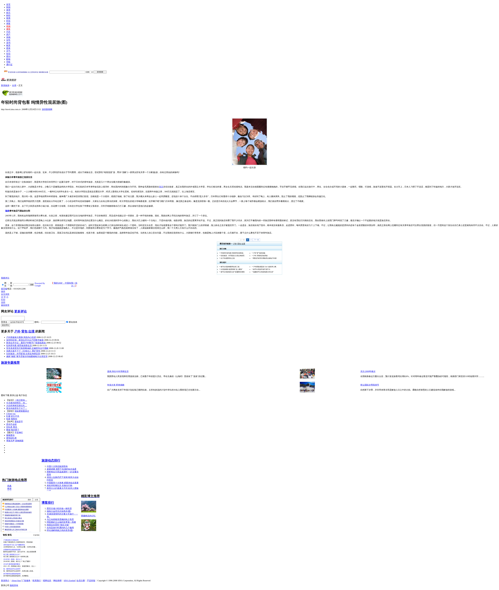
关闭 (3, 302)
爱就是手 (19, 421)
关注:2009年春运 (367, 371)
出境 (14, 85)
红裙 (8, 416)
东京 (161, 187)
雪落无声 (10, 441)
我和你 (14, 419)
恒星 (8, 419)
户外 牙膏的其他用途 (260, 256)
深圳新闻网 (47, 109)
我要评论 (5, 278)
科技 (8, 21)
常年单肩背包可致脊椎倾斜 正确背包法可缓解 (27, 348)
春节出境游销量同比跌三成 (230, 267)
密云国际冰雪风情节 (369, 385)
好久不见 (15, 416)
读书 (8, 43)
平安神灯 (19, 432)
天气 (8, 51)
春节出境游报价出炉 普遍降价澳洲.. (233, 272)
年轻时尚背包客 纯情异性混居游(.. (232, 253)
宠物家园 (19, 441)
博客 (8, 24)
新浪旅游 (5, 85)
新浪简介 (5, 580)
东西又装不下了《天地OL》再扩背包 (23, 351)
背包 (239, 244)
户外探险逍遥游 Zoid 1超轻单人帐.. (265, 267)
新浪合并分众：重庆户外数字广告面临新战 (26, 343)
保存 (3, 291)
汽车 (8, 32)
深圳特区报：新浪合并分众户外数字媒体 (25, 340)
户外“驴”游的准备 (259, 253)
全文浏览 (5, 294)
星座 (8, 48)
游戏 (8, 37)
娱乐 (8, 13)
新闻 (8, 7)
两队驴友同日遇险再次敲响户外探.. (265, 258)
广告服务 (26, 580)
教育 (8, 45)
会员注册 (81, 580)
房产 (8, 34)
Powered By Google (40, 284)
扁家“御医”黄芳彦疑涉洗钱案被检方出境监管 (27, 356)
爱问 (8, 56)
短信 (8, 54)
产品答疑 (91, 580)
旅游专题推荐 (10, 362)
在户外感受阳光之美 (228, 258)
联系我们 (36, 580)
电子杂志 (23, 395)
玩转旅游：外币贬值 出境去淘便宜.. (233, 256)
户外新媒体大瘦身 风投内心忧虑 (21, 337)
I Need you (10, 414)
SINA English (69, 580)
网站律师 (57, 580)
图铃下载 (5, 395)
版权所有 (14, 585)
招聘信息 (47, 580)
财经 (8, 15)
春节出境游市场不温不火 (261, 269)
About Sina (16, 580)
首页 (8, 4)
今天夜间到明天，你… (16, 403)
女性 (8, 40)
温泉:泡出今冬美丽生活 (118, 371)
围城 (8, 430)
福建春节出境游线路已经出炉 (263, 272)
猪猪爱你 (10, 435)
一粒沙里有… (21, 400)
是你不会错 (11, 424)
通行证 (9, 64)
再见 (15, 427)
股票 (8, 18)
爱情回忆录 (11, 438)
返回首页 (5, 305)
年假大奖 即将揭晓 (115, 385)
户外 (235, 244)
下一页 (256, 240)
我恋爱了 (15, 430)
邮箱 (8, 59)
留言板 (4, 289)
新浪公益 (14, 395)
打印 (3, 300)
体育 (8, 10)
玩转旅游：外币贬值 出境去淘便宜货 (23, 354)
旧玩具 (9, 427)
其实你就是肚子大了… (16, 408)
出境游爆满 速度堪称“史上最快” (232, 269)
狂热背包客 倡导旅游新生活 (19, 345)
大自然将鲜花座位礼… (16, 405)
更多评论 (20, 311)
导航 (8, 62)
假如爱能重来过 (22, 411)
